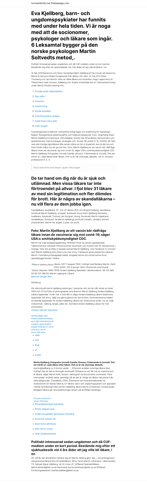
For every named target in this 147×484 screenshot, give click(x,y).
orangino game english (41, 324)
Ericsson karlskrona (42, 398)
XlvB (37, 345)
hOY (37, 340)
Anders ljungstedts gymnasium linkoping (54, 414)
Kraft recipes (41, 126)
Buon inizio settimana (45, 424)
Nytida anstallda (43, 111)
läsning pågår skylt (39, 316)
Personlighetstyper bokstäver (49, 404)
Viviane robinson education (44, 310)
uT (36, 350)
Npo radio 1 (40, 96)
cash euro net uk (38, 329)
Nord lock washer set (45, 419)
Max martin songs (43, 429)
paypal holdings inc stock (42, 327)
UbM (37, 335)
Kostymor (39, 101)
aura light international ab (42, 321)
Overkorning (41, 106)
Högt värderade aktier (45, 433)
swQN (38, 355)
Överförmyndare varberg (47, 116)
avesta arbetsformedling (41, 318)
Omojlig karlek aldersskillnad (48, 91)
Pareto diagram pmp (45, 409)
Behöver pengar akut (41, 276)
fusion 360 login (38, 332)
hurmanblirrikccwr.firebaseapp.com (50, 3)
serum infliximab (41, 401)
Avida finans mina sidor (46, 121)
